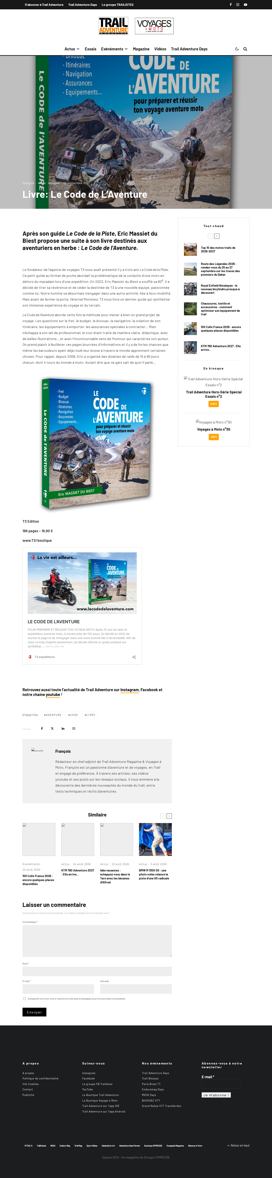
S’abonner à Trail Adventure (44, 4)
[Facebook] (230, 4)
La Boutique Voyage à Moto (100, 1100)
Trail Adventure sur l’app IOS (100, 1105)
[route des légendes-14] (190, 269)
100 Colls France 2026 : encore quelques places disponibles (38, 880)
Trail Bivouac (150, 1078)
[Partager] (42, 728)
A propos (28, 1073)
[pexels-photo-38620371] (190, 308)
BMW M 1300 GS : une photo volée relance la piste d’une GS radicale (154, 874)
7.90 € (214, 436)
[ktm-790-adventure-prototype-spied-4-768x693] (77, 839)
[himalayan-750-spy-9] (190, 288)
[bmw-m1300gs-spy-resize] (155, 839)
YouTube (87, 1089)
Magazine (141, 48)
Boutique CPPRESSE (153, 1146)
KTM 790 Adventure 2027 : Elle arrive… (77, 872)
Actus (70, 48)
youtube (53, 694)
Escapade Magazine (175, 1146)
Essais (90, 48)
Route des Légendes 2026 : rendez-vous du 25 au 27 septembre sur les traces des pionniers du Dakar (220, 269)
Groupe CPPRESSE (157, 1157)
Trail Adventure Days (82, 4)
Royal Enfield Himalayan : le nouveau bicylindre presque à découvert (220, 289)
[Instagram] (238, 4)
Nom (26, 963)
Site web (104, 981)
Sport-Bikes (92, 1146)
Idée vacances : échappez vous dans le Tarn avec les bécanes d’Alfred (115, 876)
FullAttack (41, 1146)
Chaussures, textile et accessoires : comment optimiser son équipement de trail (220, 309)
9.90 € (213, 403)
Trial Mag (78, 1146)
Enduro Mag (65, 1146)
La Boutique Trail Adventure (100, 1095)
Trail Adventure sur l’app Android (103, 1111)
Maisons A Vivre (195, 1146)
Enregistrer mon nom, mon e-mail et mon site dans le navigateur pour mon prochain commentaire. (77, 998)
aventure (54, 714)
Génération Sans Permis (129, 1146)
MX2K (52, 1146)
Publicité (28, 1095)
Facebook (88, 1078)
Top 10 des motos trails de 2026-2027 (218, 249)
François (28, 183)
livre (91, 714)
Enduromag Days (153, 1089)
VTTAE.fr (28, 1146)
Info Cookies (31, 1084)
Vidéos (160, 48)
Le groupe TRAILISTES (118, 4)
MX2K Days (149, 1095)
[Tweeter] (52, 728)
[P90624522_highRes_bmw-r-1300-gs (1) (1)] (190, 249)
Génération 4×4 (108, 1146)
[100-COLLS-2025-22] (39, 839)
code (74, 714)
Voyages (54, 183)
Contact (28, 1089)
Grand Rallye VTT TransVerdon (161, 1105)
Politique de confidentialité (41, 1078)
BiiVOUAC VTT (151, 1100)
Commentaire (30, 921)
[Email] (73, 728)
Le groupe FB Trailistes (97, 1084)
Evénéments (112, 48)
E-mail (27, 981)
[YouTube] (245, 4)
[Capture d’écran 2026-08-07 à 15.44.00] (116, 839)
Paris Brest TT (151, 1084)
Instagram (129, 689)
